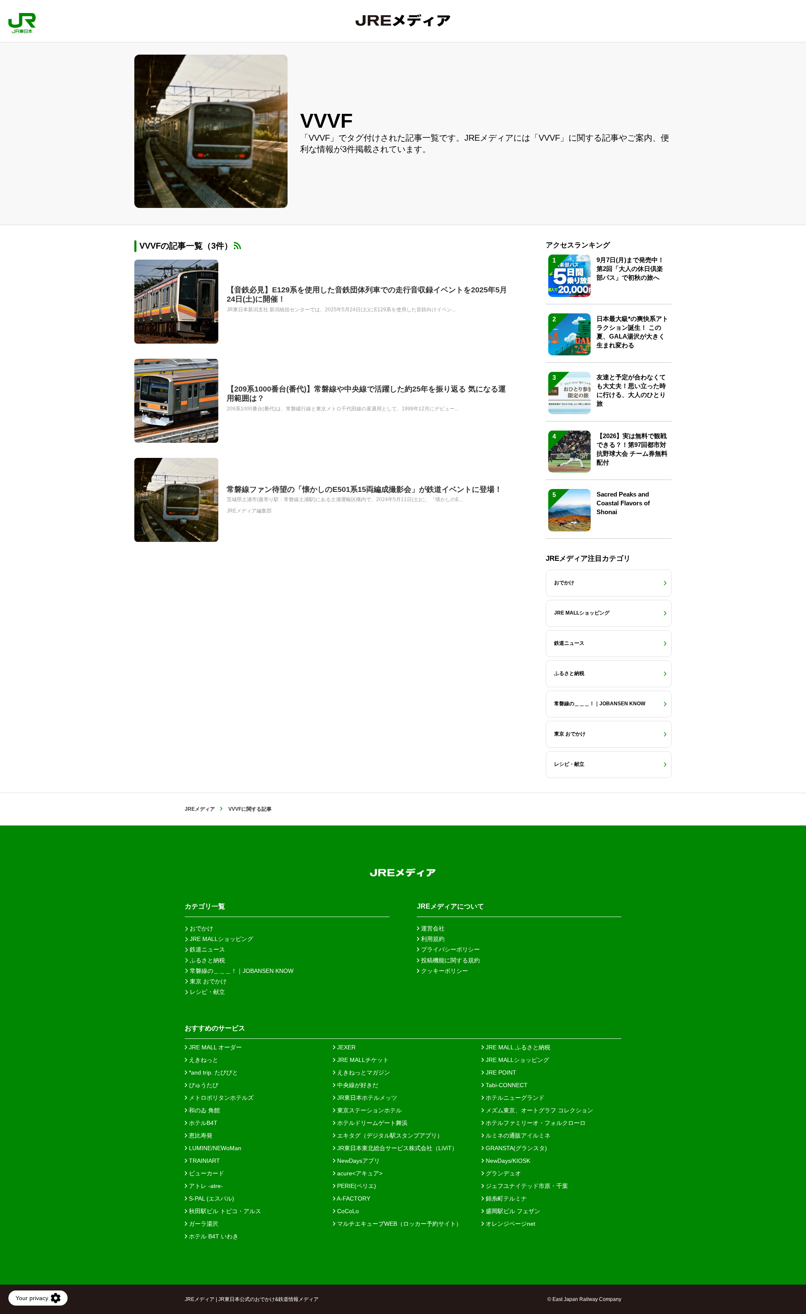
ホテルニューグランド (514, 1098)
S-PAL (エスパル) (210, 1198)
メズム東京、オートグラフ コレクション (538, 1110)
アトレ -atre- (205, 1186)
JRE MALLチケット (362, 1060)
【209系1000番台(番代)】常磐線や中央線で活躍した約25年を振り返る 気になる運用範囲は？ (366, 393)
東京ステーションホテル (368, 1110)
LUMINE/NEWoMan (214, 1148)
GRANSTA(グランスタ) (515, 1148)
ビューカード (205, 1173)
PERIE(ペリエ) (355, 1186)
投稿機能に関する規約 (449, 960)
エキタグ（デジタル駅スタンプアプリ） (389, 1135)
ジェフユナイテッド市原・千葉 (526, 1186)
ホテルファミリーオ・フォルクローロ (535, 1123)
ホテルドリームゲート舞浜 (371, 1123)
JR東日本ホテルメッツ (366, 1098)
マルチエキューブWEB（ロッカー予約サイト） (398, 1224)
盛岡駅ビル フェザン (512, 1211)
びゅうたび (202, 1085)
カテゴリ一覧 (205, 906)
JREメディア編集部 (249, 511)
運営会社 (432, 928)
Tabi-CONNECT (506, 1085)
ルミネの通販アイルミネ (517, 1135)
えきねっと (202, 1060)
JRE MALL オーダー (214, 1047)
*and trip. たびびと (212, 1072)
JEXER (345, 1047)
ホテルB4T (202, 1123)
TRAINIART (203, 1161)
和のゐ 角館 (203, 1110)
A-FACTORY (352, 1198)
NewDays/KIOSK (507, 1161)
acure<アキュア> (358, 1173)
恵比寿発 (199, 1135)
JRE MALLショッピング (516, 1060)
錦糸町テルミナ (505, 1198)
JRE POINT (500, 1072)
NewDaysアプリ (357, 1161)
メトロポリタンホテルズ (220, 1098)
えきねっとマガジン (362, 1072)
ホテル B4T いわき (212, 1236)
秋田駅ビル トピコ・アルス (224, 1211)
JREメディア (200, 809)
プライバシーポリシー (449, 949)
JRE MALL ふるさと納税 (517, 1047)
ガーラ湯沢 (202, 1224)
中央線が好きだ (356, 1085)
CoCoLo (347, 1211)
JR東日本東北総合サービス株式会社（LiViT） (396, 1148)
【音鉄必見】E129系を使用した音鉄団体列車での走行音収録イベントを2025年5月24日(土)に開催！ (367, 294)
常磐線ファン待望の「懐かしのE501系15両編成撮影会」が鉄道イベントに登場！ (364, 489)
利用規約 (432, 939)
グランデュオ (502, 1173)
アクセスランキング (578, 245)
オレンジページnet (509, 1224)
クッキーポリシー (443, 970)
